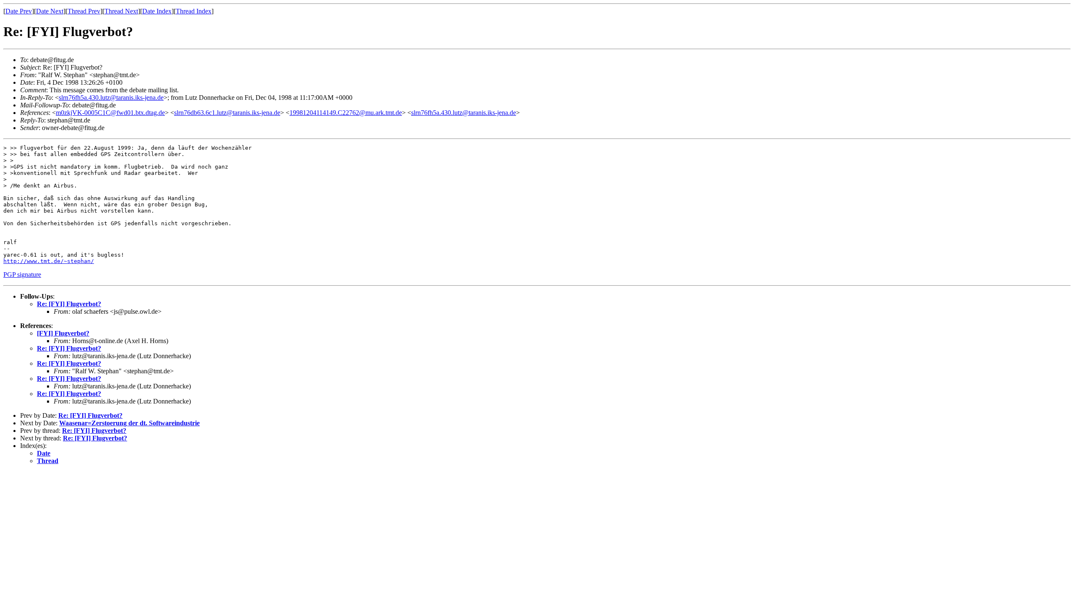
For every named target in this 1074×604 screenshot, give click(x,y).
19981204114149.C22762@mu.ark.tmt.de (345, 112)
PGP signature (22, 274)
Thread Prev (84, 11)
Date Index (157, 11)
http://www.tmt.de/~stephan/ (48, 261)
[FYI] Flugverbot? (63, 333)
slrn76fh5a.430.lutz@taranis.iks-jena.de (111, 97)
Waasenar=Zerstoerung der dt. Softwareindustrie (129, 423)
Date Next (49, 11)
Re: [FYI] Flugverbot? (69, 303)
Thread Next (121, 11)
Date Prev (18, 11)
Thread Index (193, 11)
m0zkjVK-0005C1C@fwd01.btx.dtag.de (110, 112)
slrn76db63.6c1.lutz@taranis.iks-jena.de (227, 112)
